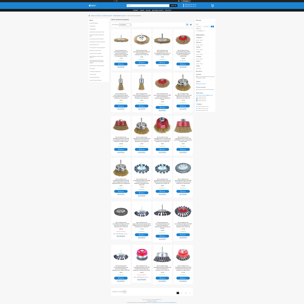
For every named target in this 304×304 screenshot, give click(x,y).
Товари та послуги (96, 15)
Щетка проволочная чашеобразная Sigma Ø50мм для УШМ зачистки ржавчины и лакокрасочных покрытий (141, 139)
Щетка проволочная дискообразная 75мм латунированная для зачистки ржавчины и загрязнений (162, 52)
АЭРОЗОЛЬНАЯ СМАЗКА (95, 80)
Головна (135, 10)
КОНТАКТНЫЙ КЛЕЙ (94, 77)
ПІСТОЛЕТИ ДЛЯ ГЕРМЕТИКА (96, 39)
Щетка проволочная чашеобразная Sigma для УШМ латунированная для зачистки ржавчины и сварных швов (121, 139)
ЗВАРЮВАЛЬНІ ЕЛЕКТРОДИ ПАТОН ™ (96, 57)
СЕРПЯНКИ (92, 68)
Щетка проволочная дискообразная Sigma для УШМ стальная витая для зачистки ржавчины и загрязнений (183, 181)
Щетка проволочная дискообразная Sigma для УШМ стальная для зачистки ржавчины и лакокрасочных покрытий (141, 181)
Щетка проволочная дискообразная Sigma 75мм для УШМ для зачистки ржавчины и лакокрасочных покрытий (162, 181)
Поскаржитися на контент (158, 302)
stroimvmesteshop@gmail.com (205, 95)
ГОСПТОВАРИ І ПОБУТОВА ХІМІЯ (97, 47)
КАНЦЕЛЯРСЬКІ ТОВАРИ (95, 53)
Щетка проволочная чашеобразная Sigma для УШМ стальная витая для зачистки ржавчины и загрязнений (183, 268)
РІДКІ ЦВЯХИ (92, 29)
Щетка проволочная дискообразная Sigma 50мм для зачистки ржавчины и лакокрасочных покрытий (141, 52)
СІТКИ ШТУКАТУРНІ (94, 44)
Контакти (168, 10)
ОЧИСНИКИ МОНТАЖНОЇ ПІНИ (96, 32)
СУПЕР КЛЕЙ (92, 74)
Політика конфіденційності (170, 302)
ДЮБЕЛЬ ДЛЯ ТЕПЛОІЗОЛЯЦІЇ (96, 65)
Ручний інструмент (107, 15)
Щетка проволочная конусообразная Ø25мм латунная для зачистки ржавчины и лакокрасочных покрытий (142, 96)
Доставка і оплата (157, 10)
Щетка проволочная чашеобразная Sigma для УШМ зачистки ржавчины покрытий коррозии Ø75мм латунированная (121, 181)
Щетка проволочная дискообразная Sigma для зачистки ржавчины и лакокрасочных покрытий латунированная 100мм (121, 53)
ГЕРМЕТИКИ (92, 26)
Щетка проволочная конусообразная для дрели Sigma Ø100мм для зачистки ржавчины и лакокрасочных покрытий (142, 224)
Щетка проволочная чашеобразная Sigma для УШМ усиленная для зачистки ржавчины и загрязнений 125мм (141, 268)
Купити (122, 64)
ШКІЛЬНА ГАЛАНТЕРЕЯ (95, 50)
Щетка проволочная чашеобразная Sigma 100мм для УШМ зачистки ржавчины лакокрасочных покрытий (183, 96)
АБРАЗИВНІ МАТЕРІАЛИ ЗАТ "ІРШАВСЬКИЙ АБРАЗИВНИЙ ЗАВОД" (96, 61)
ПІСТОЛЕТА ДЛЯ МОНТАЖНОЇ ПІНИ (96, 35)
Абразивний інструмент (119, 15)
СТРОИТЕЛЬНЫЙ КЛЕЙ (95, 71)
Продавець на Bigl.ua (152, 301)
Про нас (148, 10)
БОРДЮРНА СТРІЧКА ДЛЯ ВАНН (97, 42)
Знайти (173, 5)
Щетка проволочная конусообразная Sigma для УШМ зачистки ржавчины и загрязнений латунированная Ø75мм (162, 96)
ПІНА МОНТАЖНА (93, 23)
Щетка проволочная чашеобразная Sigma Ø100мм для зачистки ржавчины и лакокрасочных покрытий (162, 268)
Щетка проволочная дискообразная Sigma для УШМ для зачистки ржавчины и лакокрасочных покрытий (121, 224)
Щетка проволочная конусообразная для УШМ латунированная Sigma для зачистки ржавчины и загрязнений (183, 53)
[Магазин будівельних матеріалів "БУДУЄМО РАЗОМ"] (93, 5)
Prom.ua (160, 299)
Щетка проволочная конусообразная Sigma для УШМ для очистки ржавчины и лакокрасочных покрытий (183, 224)
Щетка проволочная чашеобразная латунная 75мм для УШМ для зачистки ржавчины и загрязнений (183, 139)
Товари (142, 10)
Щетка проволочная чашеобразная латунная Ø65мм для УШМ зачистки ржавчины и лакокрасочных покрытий (162, 139)
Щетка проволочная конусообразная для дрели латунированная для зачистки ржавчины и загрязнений (121, 96)
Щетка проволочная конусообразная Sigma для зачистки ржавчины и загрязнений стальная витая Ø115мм (162, 225)
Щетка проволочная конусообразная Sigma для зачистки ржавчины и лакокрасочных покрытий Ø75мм (121, 268)
